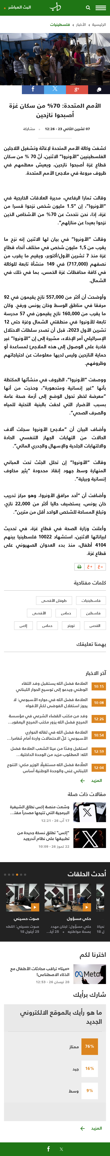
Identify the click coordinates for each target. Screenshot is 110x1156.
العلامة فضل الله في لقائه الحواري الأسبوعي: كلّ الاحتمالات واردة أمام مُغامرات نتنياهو (47, 735)
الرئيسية (99, 24)
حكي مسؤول (89, 918)
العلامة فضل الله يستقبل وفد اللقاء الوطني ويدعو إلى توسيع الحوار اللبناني (52, 686)
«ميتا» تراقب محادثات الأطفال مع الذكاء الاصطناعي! (39, 971)
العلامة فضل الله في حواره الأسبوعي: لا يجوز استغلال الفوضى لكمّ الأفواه (50, 703)
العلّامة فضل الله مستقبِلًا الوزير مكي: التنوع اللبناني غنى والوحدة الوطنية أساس (47, 768)
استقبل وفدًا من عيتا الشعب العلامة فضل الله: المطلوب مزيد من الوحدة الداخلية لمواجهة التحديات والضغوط (49, 751)
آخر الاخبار (96, 673)
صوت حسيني (37, 918)
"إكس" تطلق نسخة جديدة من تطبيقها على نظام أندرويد (43, 835)
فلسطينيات (60, 24)
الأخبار (81, 24)
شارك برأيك (89, 994)
